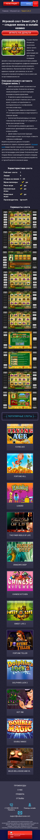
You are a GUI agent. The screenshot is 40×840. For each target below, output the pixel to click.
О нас (20, 790)
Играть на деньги (20, 33)
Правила (20, 794)
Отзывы (20, 798)
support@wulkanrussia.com (20, 816)
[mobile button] (35, 4)
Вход (28, 4)
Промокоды (20, 786)
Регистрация (11, 4)
